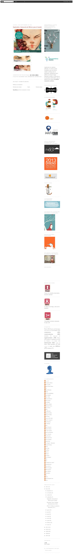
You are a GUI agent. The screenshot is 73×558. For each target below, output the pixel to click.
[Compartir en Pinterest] (37, 75)
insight (57, 342)
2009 (47, 531)
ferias (58, 338)
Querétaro (48, 330)
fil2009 (48, 339)
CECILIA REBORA (49, 393)
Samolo (46, 446)
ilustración (47, 342)
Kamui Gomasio (48, 427)
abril (48, 518)
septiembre (49, 497)
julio (48, 512)
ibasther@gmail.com (49, 478)
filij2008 (53, 339)
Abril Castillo (47, 384)
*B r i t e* (47, 381)
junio (48, 514)
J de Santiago (47, 423)
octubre (48, 495)
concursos (47, 332)
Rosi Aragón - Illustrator (50, 443)
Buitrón (46, 391)
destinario (46, 336)
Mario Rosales (48, 436)
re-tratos (45, 346)
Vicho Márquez (48, 457)
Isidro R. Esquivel (48, 420)
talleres (57, 346)
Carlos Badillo (48, 395)
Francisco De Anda (48, 418)
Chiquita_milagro (48, 404)
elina (46, 475)
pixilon (46, 480)
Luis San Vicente (48, 430)
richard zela (38, 76)
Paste (45, 329)
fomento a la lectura (51, 341)
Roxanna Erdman (48, 444)
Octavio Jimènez (48, 439)
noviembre (49, 492)
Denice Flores (47, 407)
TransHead (47, 450)
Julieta (46, 425)
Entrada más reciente (17, 87)
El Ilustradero (46, 550)
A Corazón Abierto (48, 382)
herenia (46, 476)
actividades (55, 330)
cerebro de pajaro (48, 467)
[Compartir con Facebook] (36, 75)
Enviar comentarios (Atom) (24, 90)
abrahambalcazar (48, 464)
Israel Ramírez (48, 421)
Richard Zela (47, 441)
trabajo (49, 348)
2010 (47, 529)
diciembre (49, 490)
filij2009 (58, 339)
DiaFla (46, 409)
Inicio (29, 87)
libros (45, 344)
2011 (47, 527)
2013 (47, 486)
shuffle (50, 346)
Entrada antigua (39, 87)
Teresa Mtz (47, 448)
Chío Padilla (47, 402)
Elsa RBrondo (48, 411)
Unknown (47, 451)
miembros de (31, 76)
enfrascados (55, 336)
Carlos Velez (47, 397)
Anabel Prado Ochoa (49, 386)
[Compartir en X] (35, 75)
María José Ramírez (49, 432)
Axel (46, 388)
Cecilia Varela (47, 400)
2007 (47, 535)
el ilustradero (36, 19)
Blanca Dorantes (48, 390)
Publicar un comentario (17, 84)
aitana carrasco (48, 466)
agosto (48, 510)
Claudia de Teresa (48, 405)
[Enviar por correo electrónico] (32, 75)
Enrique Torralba (48, 413)
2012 (47, 489)
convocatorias (48, 334)
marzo (48, 520)
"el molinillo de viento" (49, 462)
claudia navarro (48, 469)
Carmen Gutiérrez (48, 398)
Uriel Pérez (47, 455)
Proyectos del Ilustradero (55, 329)
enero (48, 524)
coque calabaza (48, 471)
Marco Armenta (48, 434)
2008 (47, 533)
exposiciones (48, 338)
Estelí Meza (47, 416)
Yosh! (46, 459)
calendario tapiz (23, 76)
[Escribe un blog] (33, 75)
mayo (48, 516)
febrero (48, 522)
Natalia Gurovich (48, 437)
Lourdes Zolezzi (48, 428)
